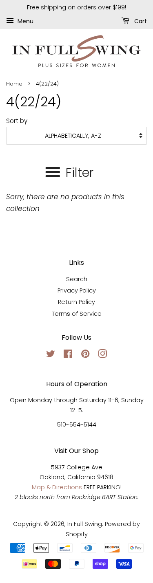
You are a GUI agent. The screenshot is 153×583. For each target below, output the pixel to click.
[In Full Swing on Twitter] (50, 355)
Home (14, 83)
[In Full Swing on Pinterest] (85, 355)
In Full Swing (84, 524)
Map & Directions (57, 487)
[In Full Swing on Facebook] (68, 355)
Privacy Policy (77, 290)
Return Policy (76, 302)
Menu (24, 21)
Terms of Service (77, 314)
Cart (140, 21)
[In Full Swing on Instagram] (102, 355)
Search (76, 279)
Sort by (16, 121)
